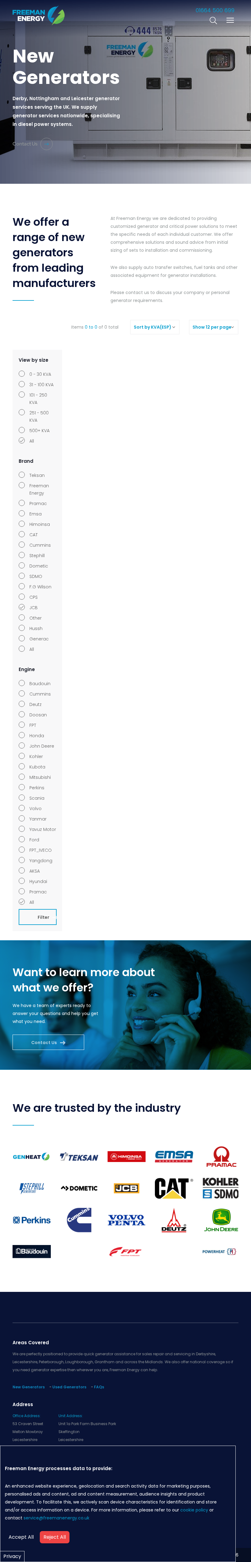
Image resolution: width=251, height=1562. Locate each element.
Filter (43, 917)
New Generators (29, 1387)
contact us (137, 292)
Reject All (54, 1537)
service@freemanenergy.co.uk (56, 1518)
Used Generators (69, 1387)
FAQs (99, 1387)
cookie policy (194, 1510)
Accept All (21, 1537)
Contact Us (25, 144)
